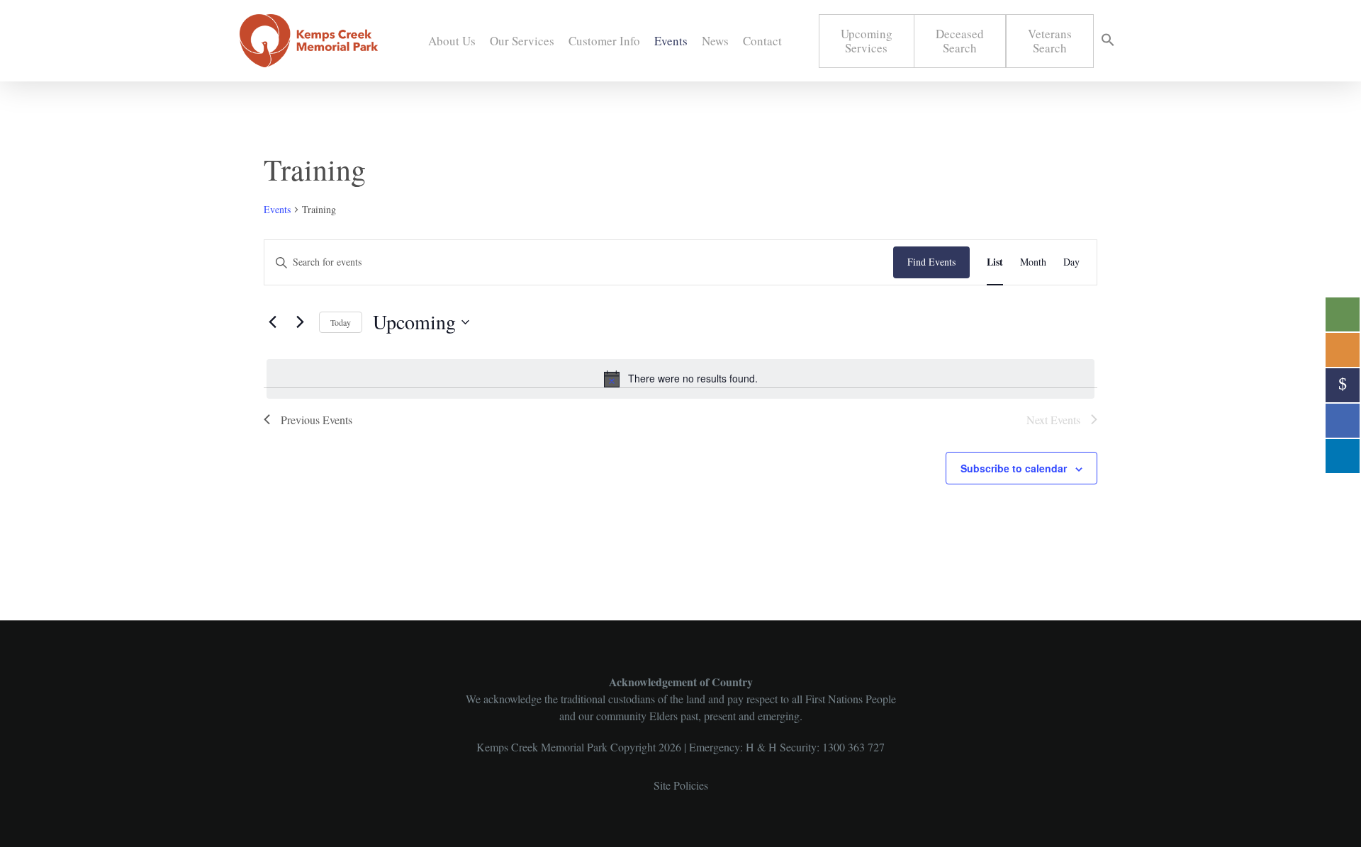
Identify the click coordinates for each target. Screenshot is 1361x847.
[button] (1108, 41)
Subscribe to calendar (1013, 468)
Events (277, 209)
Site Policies (681, 785)
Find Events (931, 261)
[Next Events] (299, 322)
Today (340, 322)
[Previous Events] (272, 322)
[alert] (680, 379)
